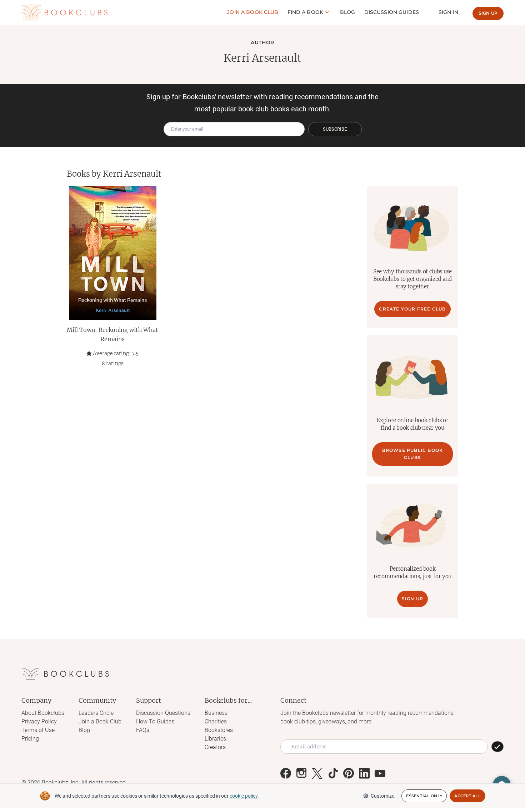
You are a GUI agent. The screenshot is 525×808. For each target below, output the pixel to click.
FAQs (142, 730)
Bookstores (219, 730)
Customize (382, 796)
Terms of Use (38, 730)
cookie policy (244, 796)
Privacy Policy (39, 721)
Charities (216, 721)
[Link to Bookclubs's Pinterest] (348, 773)
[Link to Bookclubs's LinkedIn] (364, 773)
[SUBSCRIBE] (497, 746)
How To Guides (155, 721)
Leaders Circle (96, 712)
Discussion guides (391, 12)
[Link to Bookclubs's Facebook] (285, 773)
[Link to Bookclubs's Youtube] (380, 773)
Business (216, 712)
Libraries (215, 738)
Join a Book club (252, 12)
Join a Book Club (100, 721)
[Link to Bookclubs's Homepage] (64, 12)
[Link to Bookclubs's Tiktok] (333, 773)
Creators (215, 747)
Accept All (467, 795)
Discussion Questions (163, 712)
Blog (347, 12)
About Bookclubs (42, 712)
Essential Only (424, 795)
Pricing (30, 738)
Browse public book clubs (412, 454)
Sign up (488, 13)
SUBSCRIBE (335, 129)
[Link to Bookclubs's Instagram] (301, 773)
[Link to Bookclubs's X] (317, 773)
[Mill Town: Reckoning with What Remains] (112, 253)
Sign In (448, 12)
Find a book (306, 12)
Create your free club (412, 309)
